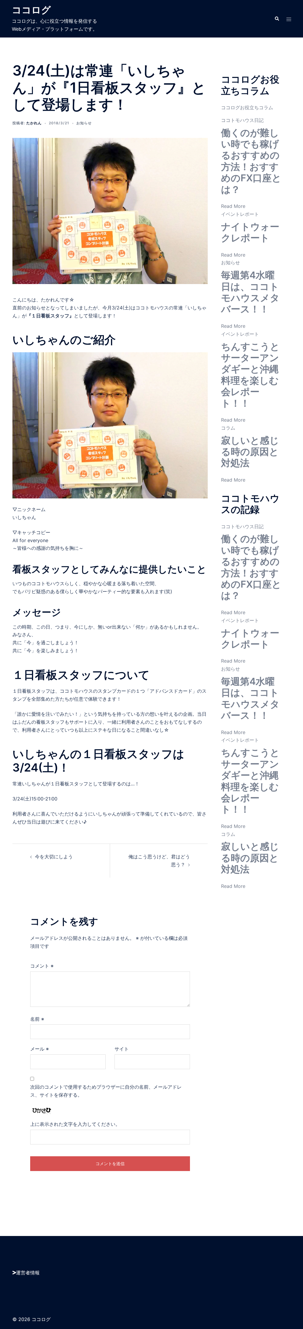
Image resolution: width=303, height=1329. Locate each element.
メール (39, 1049)
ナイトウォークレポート (250, 232)
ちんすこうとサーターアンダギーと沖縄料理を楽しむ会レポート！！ (250, 375)
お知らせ (84, 123)
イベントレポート (240, 214)
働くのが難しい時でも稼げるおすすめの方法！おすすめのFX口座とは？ (251, 161)
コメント (42, 966)
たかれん (34, 123)
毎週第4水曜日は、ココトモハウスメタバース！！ (250, 292)
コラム (228, 428)
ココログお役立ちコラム (247, 107)
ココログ (31, 10)
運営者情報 (28, 1273)
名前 (37, 1019)
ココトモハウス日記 (242, 120)
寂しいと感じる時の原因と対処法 (250, 452)
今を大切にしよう (54, 857)
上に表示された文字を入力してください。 (75, 1124)
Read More (233, 206)
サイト (122, 1049)
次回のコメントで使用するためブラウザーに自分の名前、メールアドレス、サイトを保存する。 (106, 1091)
